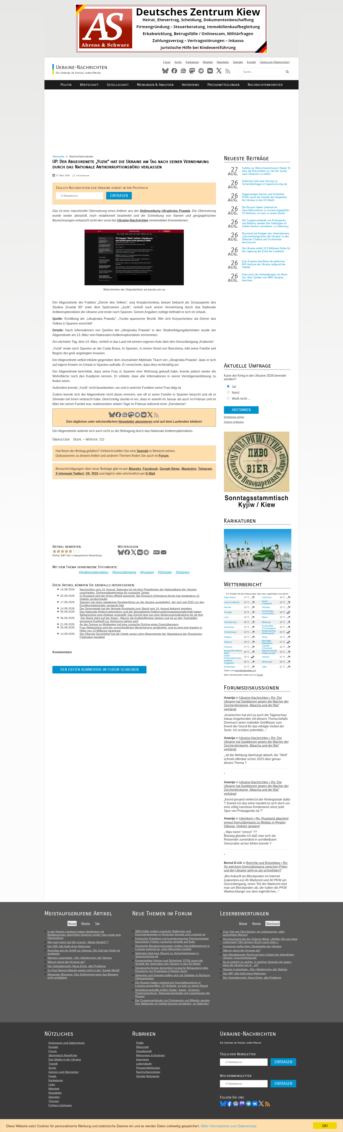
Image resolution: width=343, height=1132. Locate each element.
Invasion (148, 572)
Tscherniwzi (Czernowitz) (268, 612)
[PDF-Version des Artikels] (156, 552)
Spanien (184, 572)
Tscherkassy (230, 632)
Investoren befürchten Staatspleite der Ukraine (252, 946)
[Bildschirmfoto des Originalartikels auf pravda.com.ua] (134, 258)
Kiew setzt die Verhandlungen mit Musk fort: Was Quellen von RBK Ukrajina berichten (264, 277)
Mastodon (192, 71)
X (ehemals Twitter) (70, 473)
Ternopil (227, 612)
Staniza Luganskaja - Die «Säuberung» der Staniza (79, 957)
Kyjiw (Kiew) (230, 597)
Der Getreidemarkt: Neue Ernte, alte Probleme (76, 966)
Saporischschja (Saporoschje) (269, 651)
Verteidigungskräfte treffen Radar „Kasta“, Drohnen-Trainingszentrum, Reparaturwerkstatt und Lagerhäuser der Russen (172, 993)
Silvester (166, 572)
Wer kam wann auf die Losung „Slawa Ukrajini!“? (78, 942)
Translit (53, 1063)
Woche (85, 923)
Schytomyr (229, 627)
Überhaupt (272, 923)
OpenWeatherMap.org (245, 670)
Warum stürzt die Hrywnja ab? (66, 961)
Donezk (265, 657)
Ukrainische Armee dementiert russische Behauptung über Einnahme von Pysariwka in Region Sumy (171, 969)
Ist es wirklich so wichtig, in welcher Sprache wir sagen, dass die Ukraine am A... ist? (257, 963)
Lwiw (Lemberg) (231, 602)
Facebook (174, 71)
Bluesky (165, 71)
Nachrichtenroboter (265, 85)
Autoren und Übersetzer (63, 1072)
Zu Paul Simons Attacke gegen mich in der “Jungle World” (83, 970)
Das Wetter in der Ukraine (64, 1059)
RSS (228, 71)
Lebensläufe (144, 1063)
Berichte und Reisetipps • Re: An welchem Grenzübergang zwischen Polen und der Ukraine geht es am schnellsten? (256, 866)
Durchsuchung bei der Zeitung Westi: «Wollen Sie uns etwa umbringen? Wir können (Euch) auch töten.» (260, 940)
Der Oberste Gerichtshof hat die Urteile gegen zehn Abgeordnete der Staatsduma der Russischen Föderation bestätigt (141, 635)
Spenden (238, 62)
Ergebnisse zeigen (234, 417)
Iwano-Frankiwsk (267, 602)
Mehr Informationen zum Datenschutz (229, 1125)
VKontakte (210, 71)
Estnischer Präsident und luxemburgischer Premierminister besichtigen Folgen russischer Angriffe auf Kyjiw (172, 940)
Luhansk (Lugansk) (229, 661)
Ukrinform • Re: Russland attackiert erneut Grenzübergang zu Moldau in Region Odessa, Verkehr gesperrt (256, 822)
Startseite (58, 156)
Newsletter (223, 62)
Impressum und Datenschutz (66, 1042)
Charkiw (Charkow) (267, 647)
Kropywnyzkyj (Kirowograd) (269, 632)
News (183, 71)
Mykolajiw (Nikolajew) (267, 642)
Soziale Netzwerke (147, 1076)
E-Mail (150, 473)
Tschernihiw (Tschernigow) (269, 627)
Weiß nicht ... (241, 398)
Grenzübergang (125, 572)
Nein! (235, 392)
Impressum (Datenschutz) (275, 62)
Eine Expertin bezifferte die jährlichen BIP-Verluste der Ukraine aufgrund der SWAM (263, 264)
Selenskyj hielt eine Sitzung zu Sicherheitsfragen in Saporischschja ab (264, 183)
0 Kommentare (83, 175)
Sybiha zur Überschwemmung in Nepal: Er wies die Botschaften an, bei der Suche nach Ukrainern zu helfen (266, 171)
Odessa (228, 642)
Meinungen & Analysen (155, 85)
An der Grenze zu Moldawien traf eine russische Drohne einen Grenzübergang (129, 624)
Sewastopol (229, 667)
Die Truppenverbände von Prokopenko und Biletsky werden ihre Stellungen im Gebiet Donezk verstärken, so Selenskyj (265, 223)
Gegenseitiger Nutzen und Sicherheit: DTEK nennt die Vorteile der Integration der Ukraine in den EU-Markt (264, 197)
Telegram (201, 71)
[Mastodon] (242, 1103)
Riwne (265, 617)
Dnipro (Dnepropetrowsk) (233, 656)
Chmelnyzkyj (230, 622)
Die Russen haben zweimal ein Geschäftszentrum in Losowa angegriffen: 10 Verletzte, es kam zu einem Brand (266, 210)
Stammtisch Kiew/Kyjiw (62, 1055)
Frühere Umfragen (234, 422)
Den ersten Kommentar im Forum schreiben (99, 669)
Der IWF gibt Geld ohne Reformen (69, 946)
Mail (163, 552)
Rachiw (227, 607)
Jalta (264, 667)
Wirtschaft (89, 85)
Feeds (52, 1076)
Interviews (190, 85)
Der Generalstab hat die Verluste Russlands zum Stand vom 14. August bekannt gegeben (136, 608)
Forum (167, 62)
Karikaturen (192, 62)
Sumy (264, 637)
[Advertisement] (171, 117)
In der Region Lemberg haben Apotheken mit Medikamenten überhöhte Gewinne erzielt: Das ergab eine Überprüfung (84, 935)
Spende (142, 451)
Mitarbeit (208, 62)
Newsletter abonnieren (135, 421)
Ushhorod (266, 597)
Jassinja (266, 607)
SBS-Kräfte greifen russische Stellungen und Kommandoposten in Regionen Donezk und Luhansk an (170, 933)
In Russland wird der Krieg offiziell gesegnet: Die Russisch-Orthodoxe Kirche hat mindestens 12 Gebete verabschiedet (139, 597)
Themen (53, 1101)
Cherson (228, 647)
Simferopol (267, 662)
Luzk (226, 617)
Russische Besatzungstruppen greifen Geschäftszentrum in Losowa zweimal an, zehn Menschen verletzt (172, 947)
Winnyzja (266, 622)
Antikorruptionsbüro (94, 572)
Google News (170, 468)
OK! (325, 1125)
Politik (66, 85)
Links (51, 1084)
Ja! (234, 386)
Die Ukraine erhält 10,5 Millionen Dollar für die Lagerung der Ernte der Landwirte (266, 250)
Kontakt (251, 62)
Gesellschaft (118, 85)
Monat (72, 923)
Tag (97, 923)
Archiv (178, 62)
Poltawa (227, 637)
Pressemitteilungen (223, 85)
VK (144, 415)
